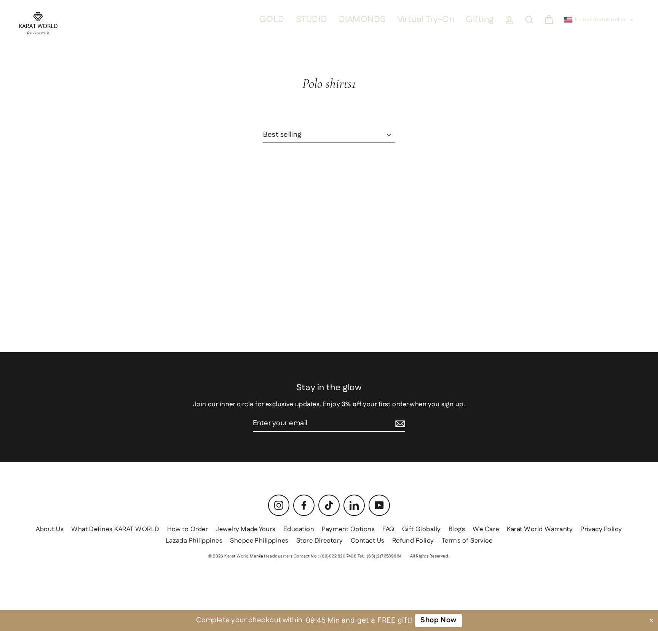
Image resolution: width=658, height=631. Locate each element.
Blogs (457, 529)
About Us (50, 529)
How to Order (187, 529)
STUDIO (311, 19)
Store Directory (319, 540)
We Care (486, 529)
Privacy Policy (601, 529)
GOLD (271, 19)
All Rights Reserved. (430, 556)
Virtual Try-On (426, 19)
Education (298, 529)
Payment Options (348, 529)
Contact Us (368, 540)
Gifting (480, 19)
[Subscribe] (400, 424)
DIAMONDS (362, 19)
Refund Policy (413, 540)
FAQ (388, 529)
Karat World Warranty (540, 529)
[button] (599, 20)
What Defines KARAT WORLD (115, 529)
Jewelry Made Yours (246, 529)
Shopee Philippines (259, 540)
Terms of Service (467, 540)
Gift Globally (421, 529)
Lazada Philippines (194, 540)
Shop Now (438, 620)
